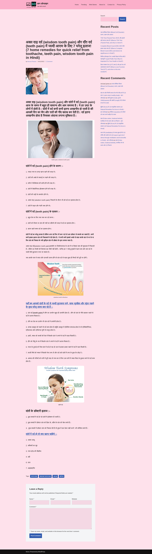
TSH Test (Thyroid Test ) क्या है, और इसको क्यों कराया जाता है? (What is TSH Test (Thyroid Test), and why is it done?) (113, 40)
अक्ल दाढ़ (55, 476)
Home (77, 4)
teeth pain (34, 476)
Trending (84, 4)
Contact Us (110, 4)
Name (31, 499)
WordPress (41, 552)
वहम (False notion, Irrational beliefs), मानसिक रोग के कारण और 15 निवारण (112, 142)
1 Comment (49, 61)
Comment (32, 507)
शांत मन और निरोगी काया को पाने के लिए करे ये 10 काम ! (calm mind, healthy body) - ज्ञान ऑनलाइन (113, 95)
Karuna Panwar (32, 61)
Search (103, 15)
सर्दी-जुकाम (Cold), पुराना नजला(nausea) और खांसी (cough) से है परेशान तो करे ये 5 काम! (113, 100)
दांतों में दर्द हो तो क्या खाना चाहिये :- (41, 434)
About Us (102, 4)
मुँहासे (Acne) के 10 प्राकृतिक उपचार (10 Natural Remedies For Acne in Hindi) (113, 126)
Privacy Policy (121, 4)
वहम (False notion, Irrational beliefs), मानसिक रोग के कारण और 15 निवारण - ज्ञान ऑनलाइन (112, 121)
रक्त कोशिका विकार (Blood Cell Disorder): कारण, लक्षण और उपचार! (112, 86)
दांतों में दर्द (61, 476)
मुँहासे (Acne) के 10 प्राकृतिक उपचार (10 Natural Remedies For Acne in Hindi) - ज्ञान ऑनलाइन (112, 109)
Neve (27, 552)
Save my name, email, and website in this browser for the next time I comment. (55, 531)
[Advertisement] (60, 27)
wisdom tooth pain (45, 476)
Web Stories (93, 4)
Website (74, 499)
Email (53, 499)
